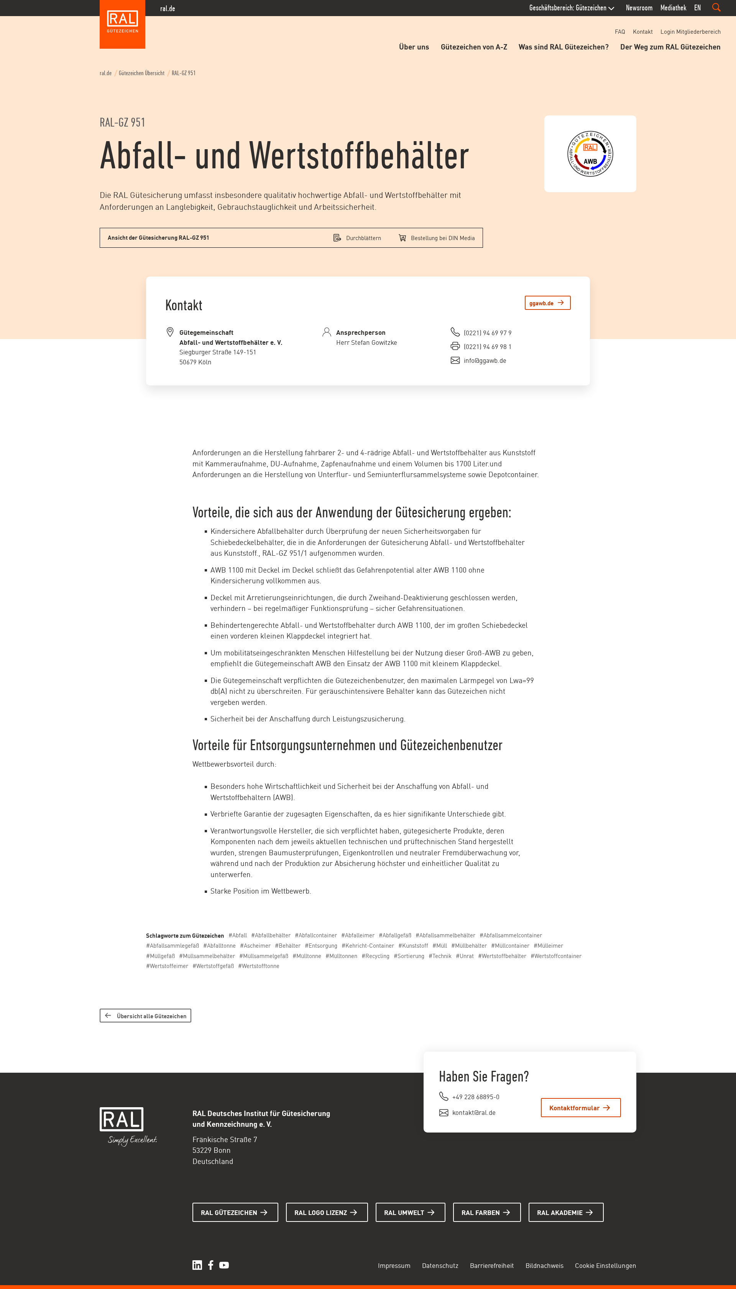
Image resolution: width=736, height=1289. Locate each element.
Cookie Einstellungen (605, 1264)
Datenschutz (440, 1264)
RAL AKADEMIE (560, 1212)
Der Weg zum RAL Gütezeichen (670, 46)
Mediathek (673, 7)
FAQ (620, 31)
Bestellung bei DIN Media (443, 238)
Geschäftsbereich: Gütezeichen (567, 7)
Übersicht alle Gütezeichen (152, 1015)
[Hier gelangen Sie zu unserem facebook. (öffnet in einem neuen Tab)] (210, 1265)
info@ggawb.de (485, 359)
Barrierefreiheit (492, 1264)
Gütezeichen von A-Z (474, 46)
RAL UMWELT (404, 1212)
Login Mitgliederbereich (690, 31)
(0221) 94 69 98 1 (488, 346)
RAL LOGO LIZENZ (320, 1212)
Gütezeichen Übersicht (141, 73)
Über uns (414, 46)
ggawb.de (541, 302)
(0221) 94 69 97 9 (488, 332)
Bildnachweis (545, 1264)
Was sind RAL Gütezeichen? (564, 46)
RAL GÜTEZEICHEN (229, 1212)
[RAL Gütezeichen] (123, 24)
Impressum (394, 1264)
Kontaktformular (574, 1107)
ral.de (167, 8)
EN (697, 7)
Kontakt (643, 31)
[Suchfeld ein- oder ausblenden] (716, 7)
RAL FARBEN (481, 1212)
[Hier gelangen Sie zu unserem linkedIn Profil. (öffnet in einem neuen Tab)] (197, 1265)
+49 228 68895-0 (475, 1096)
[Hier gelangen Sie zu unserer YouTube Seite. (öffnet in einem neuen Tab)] (224, 1265)
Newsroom (639, 7)
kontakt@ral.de (474, 1111)
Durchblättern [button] (363, 238)
